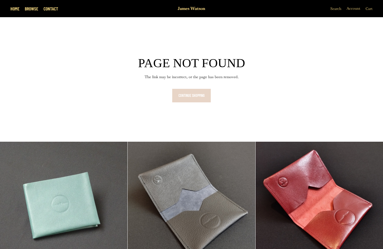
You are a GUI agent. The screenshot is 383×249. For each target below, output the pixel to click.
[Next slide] (119, 205)
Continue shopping (191, 95)
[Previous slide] (8, 205)
